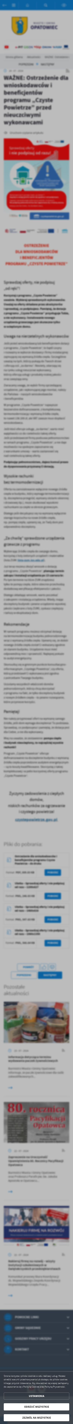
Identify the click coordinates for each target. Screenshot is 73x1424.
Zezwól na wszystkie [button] (36, 1418)
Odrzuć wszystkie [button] (36, 1407)
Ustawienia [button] (36, 1396)
